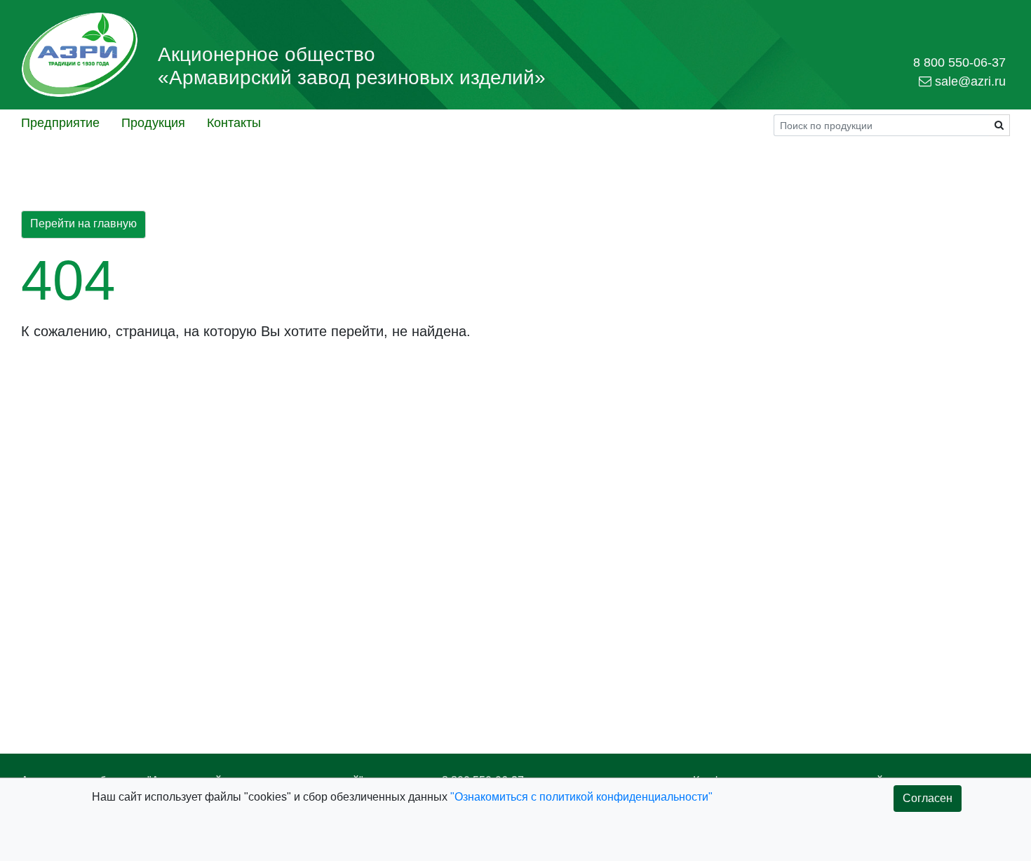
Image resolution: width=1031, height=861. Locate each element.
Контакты (234, 123)
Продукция (153, 123)
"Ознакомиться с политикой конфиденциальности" (581, 797)
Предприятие (60, 123)
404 (68, 280)
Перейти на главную (83, 223)
